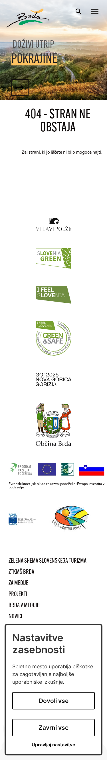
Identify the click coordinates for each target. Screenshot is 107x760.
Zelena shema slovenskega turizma (47, 561)
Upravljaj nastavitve (53, 744)
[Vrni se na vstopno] (28, 18)
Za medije (18, 583)
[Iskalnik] (78, 11)
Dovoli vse (53, 700)
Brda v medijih (24, 605)
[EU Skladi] (22, 519)
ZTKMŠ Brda (21, 572)
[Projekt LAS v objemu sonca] (71, 519)
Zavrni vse (53, 727)
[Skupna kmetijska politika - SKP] (58, 469)
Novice (16, 616)
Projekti (18, 594)
